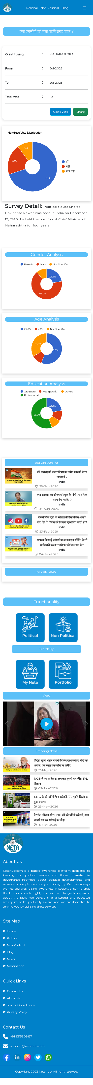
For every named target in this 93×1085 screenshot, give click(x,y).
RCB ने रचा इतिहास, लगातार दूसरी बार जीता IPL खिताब (61, 781)
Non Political (50, 8)
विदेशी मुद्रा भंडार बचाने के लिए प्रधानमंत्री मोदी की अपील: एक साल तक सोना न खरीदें (61, 763)
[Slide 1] (37, 739)
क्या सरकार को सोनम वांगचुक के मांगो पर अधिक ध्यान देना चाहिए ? (62, 497)
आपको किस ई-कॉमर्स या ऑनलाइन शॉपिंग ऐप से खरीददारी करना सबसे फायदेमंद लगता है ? (62, 542)
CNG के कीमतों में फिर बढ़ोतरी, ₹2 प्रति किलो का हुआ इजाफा (61, 799)
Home (11, 931)
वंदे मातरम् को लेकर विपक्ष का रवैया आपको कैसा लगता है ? (62, 474)
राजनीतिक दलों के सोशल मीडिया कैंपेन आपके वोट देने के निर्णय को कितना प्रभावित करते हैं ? (62, 519)
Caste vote (60, 111)
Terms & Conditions (20, 1005)
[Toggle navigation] (84, 7)
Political (32, 8)
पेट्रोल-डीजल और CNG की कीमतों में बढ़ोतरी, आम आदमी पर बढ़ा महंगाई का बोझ (61, 817)
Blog (65, 8)
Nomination (15, 966)
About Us (13, 998)
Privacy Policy (17, 1012)
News (11, 959)
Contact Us (15, 991)
